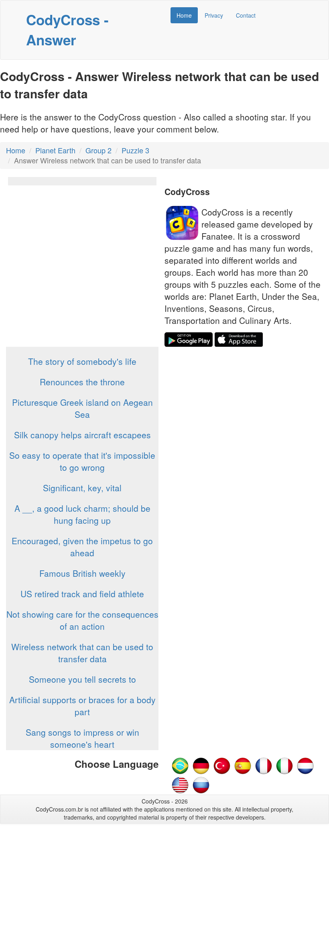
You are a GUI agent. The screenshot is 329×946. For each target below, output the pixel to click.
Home (184, 15)
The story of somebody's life (82, 361)
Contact (246, 15)
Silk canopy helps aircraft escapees (82, 435)
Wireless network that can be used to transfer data (82, 653)
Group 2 (98, 150)
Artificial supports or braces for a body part (82, 706)
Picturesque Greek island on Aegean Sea (82, 408)
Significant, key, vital (82, 488)
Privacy (214, 15)
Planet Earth (55, 150)
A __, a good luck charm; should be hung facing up (82, 514)
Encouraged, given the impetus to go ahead (82, 547)
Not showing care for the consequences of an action (82, 620)
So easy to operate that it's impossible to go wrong (82, 461)
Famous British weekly (82, 573)
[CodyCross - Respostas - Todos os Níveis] (180, 765)
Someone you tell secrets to (82, 679)
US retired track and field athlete (82, 594)
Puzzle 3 (135, 150)
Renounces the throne (82, 382)
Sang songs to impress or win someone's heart (82, 738)
